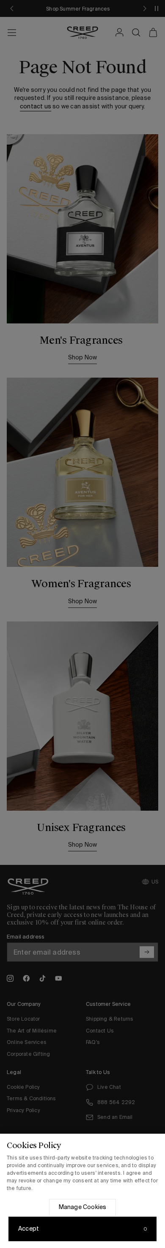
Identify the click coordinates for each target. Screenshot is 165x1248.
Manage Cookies (83, 1207)
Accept (28, 1228)
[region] (82, 1191)
